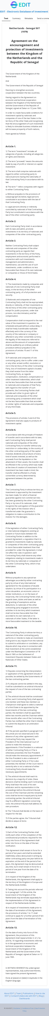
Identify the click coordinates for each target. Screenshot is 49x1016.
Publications (28, 993)
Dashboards (24, 998)
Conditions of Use (27, 1008)
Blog (41, 996)
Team (18, 993)
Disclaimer (16, 1008)
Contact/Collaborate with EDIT (24, 996)
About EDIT (9, 993)
